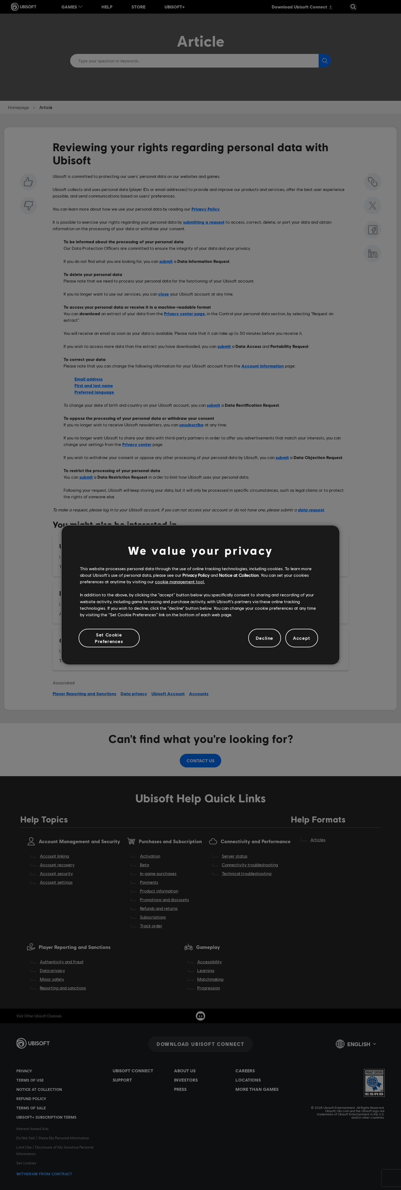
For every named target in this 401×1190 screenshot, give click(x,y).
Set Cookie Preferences (109, 638)
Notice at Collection (239, 575)
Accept (301, 637)
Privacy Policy (196, 575)
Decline (264, 637)
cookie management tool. (180, 581)
